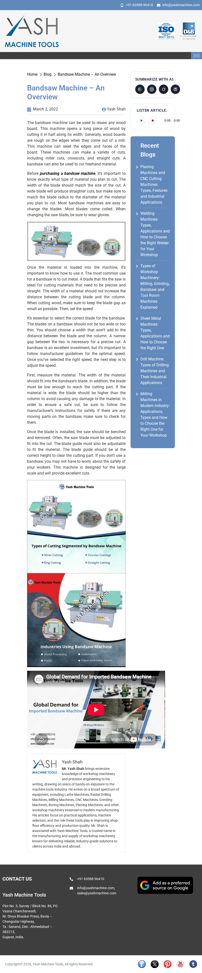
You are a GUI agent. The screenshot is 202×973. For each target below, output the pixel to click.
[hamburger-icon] (196, 55)
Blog (47, 74)
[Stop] (152, 120)
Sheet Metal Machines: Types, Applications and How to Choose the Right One (155, 333)
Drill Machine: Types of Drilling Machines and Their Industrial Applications (154, 371)
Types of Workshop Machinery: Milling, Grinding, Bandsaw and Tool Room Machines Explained (154, 287)
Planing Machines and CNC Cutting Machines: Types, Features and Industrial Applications (154, 184)
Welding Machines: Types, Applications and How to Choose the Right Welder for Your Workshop (155, 234)
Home (32, 74)
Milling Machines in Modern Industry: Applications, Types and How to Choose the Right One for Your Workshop (155, 414)
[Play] (141, 120)
